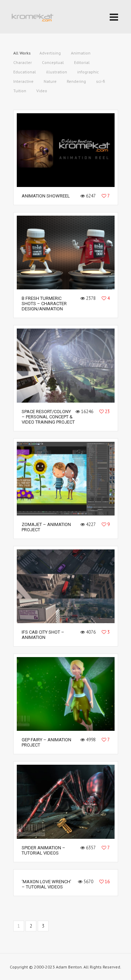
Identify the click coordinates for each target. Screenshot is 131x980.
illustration (56, 71)
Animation (80, 53)
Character (22, 62)
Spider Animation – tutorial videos (43, 850)
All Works (22, 53)
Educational (24, 71)
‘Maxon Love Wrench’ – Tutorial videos (46, 884)
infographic (88, 71)
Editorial (82, 62)
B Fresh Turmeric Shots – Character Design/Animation (44, 303)
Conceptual (53, 62)
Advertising (50, 53)
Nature (50, 81)
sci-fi (100, 81)
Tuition (19, 90)
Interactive (23, 81)
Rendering (76, 81)
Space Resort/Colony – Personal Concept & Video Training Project (48, 417)
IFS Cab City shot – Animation (43, 634)
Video (41, 90)
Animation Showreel (46, 196)
